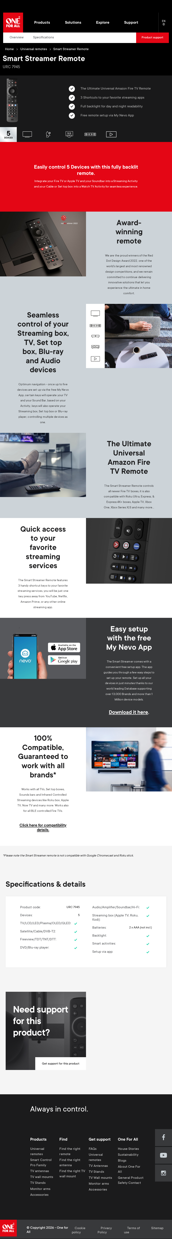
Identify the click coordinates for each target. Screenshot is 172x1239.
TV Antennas (98, 1166)
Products (42, 23)
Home (9, 49)
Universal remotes (33, 49)
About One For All (129, 1169)
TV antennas (39, 1171)
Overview (17, 37)
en (165, 24)
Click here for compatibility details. (43, 827)
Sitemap (157, 1228)
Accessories (39, 1195)
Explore (102, 23)
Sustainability (128, 1155)
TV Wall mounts (100, 1178)
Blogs (122, 1161)
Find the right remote (69, 1151)
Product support (152, 37)
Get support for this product (60, 1064)
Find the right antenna (69, 1162)
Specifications (43, 37)
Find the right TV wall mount (72, 1174)
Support (131, 23)
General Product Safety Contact (130, 1180)
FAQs (92, 1149)
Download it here (128, 713)
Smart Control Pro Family (41, 1162)
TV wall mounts (41, 1177)
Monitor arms (40, 1189)
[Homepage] (13, 23)
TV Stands (38, 1183)
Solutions (73, 23)
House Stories (128, 1149)
